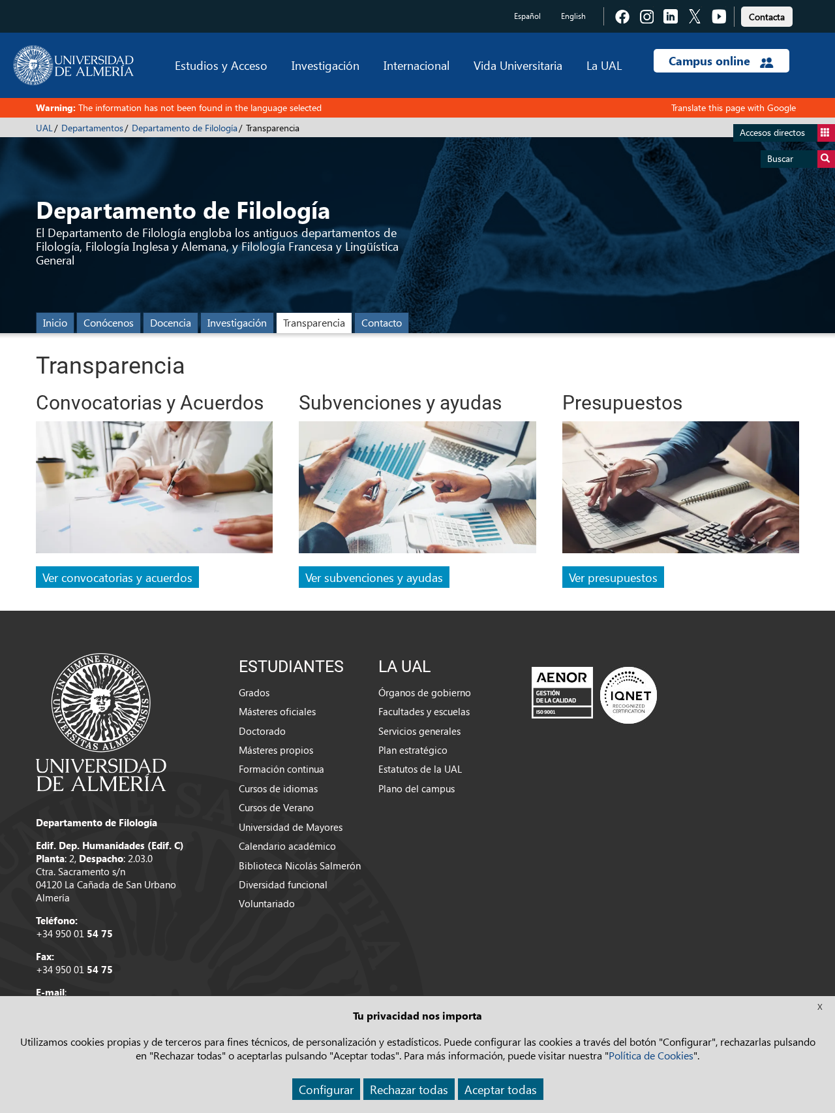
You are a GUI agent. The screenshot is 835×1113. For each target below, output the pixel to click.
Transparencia (314, 322)
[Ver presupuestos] (680, 492)
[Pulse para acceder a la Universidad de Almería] (101, 721)
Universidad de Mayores (290, 826)
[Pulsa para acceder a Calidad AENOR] (594, 694)
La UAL (604, 65)
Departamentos (92, 127)
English (573, 16)
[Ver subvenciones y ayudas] (417, 492)
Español (527, 16)
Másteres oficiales (277, 711)
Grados (254, 692)
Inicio (55, 322)
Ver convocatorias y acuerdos (117, 577)
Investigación (325, 65)
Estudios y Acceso (221, 65)
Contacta (767, 16)
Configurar (326, 1089)
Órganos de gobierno (424, 692)
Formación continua (281, 768)
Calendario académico (287, 845)
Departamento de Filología (184, 127)
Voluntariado (267, 903)
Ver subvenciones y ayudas (374, 577)
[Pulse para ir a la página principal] (73, 65)
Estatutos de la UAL (420, 768)
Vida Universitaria (518, 65)
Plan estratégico (413, 749)
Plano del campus (416, 788)
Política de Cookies (651, 1055)
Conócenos (109, 322)
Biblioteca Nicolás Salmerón (300, 865)
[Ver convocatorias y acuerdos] (154, 492)
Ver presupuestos (613, 577)
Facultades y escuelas (424, 711)
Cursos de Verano (276, 807)
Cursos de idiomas (278, 788)
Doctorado (262, 730)
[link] (767, 15)
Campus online (711, 61)
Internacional (416, 65)
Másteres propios (276, 749)
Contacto (381, 322)
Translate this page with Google (733, 107)
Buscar (780, 158)
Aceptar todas (500, 1089)
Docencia (170, 322)
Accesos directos (772, 132)
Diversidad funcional (283, 884)
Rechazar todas (409, 1089)
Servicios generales (419, 730)
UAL (44, 127)
